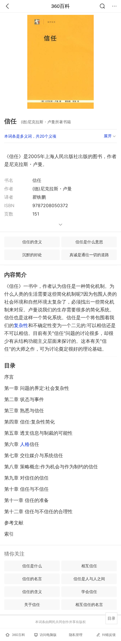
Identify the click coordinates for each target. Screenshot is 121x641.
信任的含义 (32, 241)
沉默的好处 (32, 254)
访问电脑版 (48, 635)
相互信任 (89, 565)
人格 (25, 444)
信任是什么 (32, 565)
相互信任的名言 (89, 604)
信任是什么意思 (89, 241)
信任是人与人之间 (89, 578)
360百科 (60, 6)
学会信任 (89, 591)
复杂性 (21, 325)
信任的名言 (32, 578)
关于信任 (32, 604)
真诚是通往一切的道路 (89, 254)
